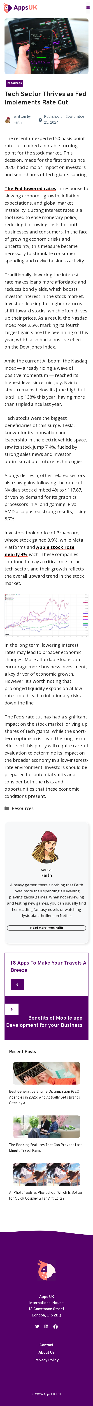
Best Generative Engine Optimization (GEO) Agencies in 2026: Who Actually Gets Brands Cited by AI (44, 1098)
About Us (46, 1353)
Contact (46, 1345)
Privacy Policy (47, 1360)
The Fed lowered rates (30, 188)
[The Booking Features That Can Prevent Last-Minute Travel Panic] (46, 1134)
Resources (14, 83)
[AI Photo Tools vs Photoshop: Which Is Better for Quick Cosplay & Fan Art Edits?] (46, 1182)
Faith (18, 122)
